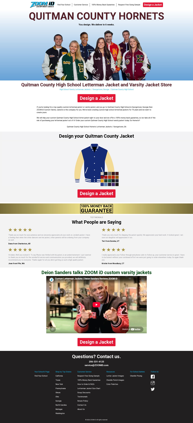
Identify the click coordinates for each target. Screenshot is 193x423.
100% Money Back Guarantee (103, 5)
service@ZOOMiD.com (96, 365)
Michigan (59, 409)
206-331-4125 (96, 361)
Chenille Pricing (136, 376)
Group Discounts (83, 393)
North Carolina (61, 405)
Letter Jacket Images (115, 376)
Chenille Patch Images (115, 380)
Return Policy (82, 401)
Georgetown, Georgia (101, 89)
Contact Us (81, 405)
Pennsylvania (61, 388)
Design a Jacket (153, 4)
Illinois (58, 393)
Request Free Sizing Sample (129, 5)
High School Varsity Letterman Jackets (75, 89)
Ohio (57, 397)
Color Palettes (112, 384)
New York (59, 384)
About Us (81, 409)
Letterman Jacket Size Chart (88, 388)
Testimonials (82, 397)
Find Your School (63, 5)
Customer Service (81, 5)
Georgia (58, 401)
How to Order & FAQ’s (85, 384)
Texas (58, 380)
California (59, 376)
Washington (60, 413)
